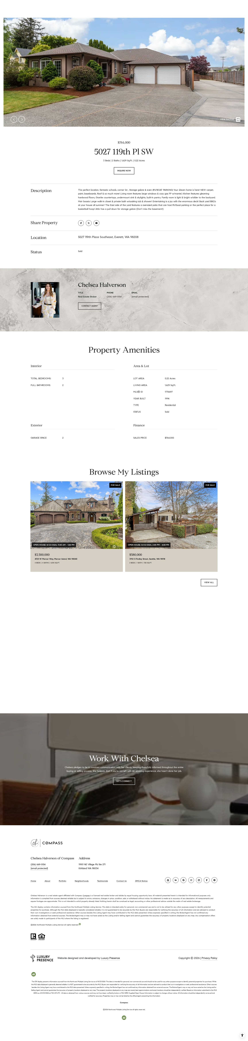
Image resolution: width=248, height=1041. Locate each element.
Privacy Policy (209, 958)
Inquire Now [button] (124, 170)
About (47, 881)
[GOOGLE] (183, 880)
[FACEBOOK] (207, 880)
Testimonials (102, 881)
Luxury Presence (110, 958)
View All (209, 582)
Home (33, 881)
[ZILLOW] (168, 880)
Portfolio (62, 881)
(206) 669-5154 (114, 296)
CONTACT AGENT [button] (90, 306)
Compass (86, 895)
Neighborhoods (82, 881)
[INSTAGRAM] (191, 880)
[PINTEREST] (214, 880)
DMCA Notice (141, 881)
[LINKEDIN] (176, 880)
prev (14, 119)
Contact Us (122, 881)
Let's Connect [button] (124, 781)
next (21, 119)
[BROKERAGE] (199, 880)
